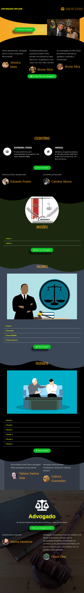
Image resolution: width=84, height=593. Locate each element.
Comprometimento (12, 340)
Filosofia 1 (9, 420)
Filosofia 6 (9, 444)
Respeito (8, 326)
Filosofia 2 (9, 425)
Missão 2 (9, 243)
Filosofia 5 (9, 439)
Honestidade (10, 331)
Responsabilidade (11, 335)
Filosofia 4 (9, 434)
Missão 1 (8, 239)
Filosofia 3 (9, 430)
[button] (42, 238)
